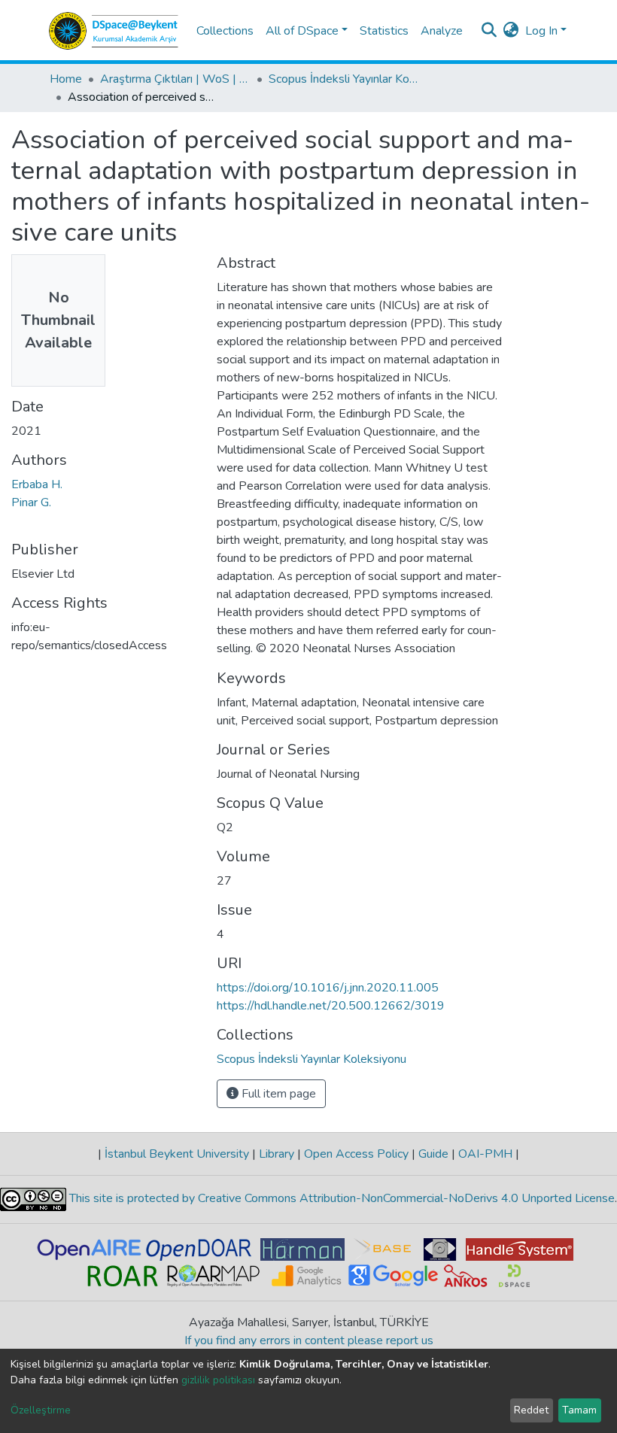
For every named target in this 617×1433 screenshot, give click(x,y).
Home (66, 79)
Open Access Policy (356, 1154)
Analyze (442, 31)
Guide (433, 1154)
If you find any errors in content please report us (308, 1340)
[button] (511, 31)
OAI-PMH (485, 1154)
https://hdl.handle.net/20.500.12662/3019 (331, 1005)
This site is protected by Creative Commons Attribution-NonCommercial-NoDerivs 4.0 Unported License (340, 1198)
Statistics (384, 31)
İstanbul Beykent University (177, 1154)
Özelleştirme (41, 1410)
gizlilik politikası (218, 1380)
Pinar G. (31, 502)
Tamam (579, 1410)
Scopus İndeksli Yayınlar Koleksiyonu (344, 79)
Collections (225, 31)
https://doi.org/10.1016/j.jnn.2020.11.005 (328, 987)
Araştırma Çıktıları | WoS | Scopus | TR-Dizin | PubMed (175, 79)
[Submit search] (489, 31)
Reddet (531, 1410)
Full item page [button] (277, 1093)
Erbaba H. (36, 484)
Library (276, 1154)
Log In (541, 31)
